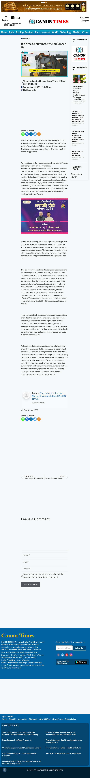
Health (76, 32)
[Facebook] (27, 134)
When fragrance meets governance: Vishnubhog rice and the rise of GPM (78, 136)
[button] (12, 17)
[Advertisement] (44, 110)
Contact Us (22, 719)
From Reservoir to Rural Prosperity (78, 153)
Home (4, 32)
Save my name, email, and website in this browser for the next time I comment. (43, 575)
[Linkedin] (31, 134)
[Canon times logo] (79, 61)
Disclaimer (33, 719)
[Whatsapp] (23, 134)
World (55, 32)
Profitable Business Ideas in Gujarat (16, 673)
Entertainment (42, 32)
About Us (12, 719)
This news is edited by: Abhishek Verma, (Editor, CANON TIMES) (49, 396)
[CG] (44, 233)
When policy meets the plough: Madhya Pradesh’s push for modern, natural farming (79, 92)
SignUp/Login (57, 719)
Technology (65, 32)
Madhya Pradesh (24, 32)
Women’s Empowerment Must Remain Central (21, 748)
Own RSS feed (45, 719)
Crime (85, 32)
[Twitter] (35, 134)
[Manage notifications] (4, 770)
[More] (39, 134)
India (11, 32)
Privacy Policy (70, 719)
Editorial (26, 39)
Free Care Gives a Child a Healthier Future (63, 748)
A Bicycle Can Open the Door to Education (63, 753)
